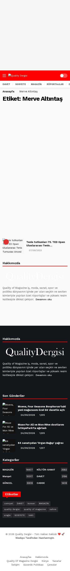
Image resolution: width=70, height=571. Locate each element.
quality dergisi (12, 509)
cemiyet (8, 503)
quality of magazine (35, 509)
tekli (31, 515)
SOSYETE (20, 515)
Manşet (18, 476)
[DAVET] (6, 242)
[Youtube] (22, 308)
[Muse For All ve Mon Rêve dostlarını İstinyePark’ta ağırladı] (9, 427)
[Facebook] (6, 308)
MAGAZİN (18, 469)
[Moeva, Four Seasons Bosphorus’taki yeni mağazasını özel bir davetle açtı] (9, 409)
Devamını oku (44, 299)
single (7, 515)
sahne (53, 509)
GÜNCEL (18, 483)
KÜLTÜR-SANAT (52, 469)
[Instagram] (30, 308)
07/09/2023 (35, 250)
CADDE (52, 483)
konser (31, 503)
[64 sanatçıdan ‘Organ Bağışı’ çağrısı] (9, 445)
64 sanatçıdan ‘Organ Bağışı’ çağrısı (40, 442)
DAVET (52, 476)
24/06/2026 (28, 415)
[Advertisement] (35, 35)
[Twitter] (14, 308)
